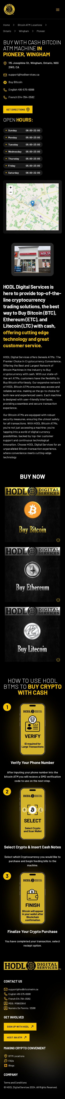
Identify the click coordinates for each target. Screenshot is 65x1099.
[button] (33, 203)
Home (6, 24)
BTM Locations (16, 1055)
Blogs (11, 1065)
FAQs (11, 1060)
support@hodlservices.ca (24, 74)
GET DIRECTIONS (15, 109)
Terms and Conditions (15, 1082)
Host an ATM (14, 1037)
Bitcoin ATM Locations (30, 24)
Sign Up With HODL (18, 1026)
